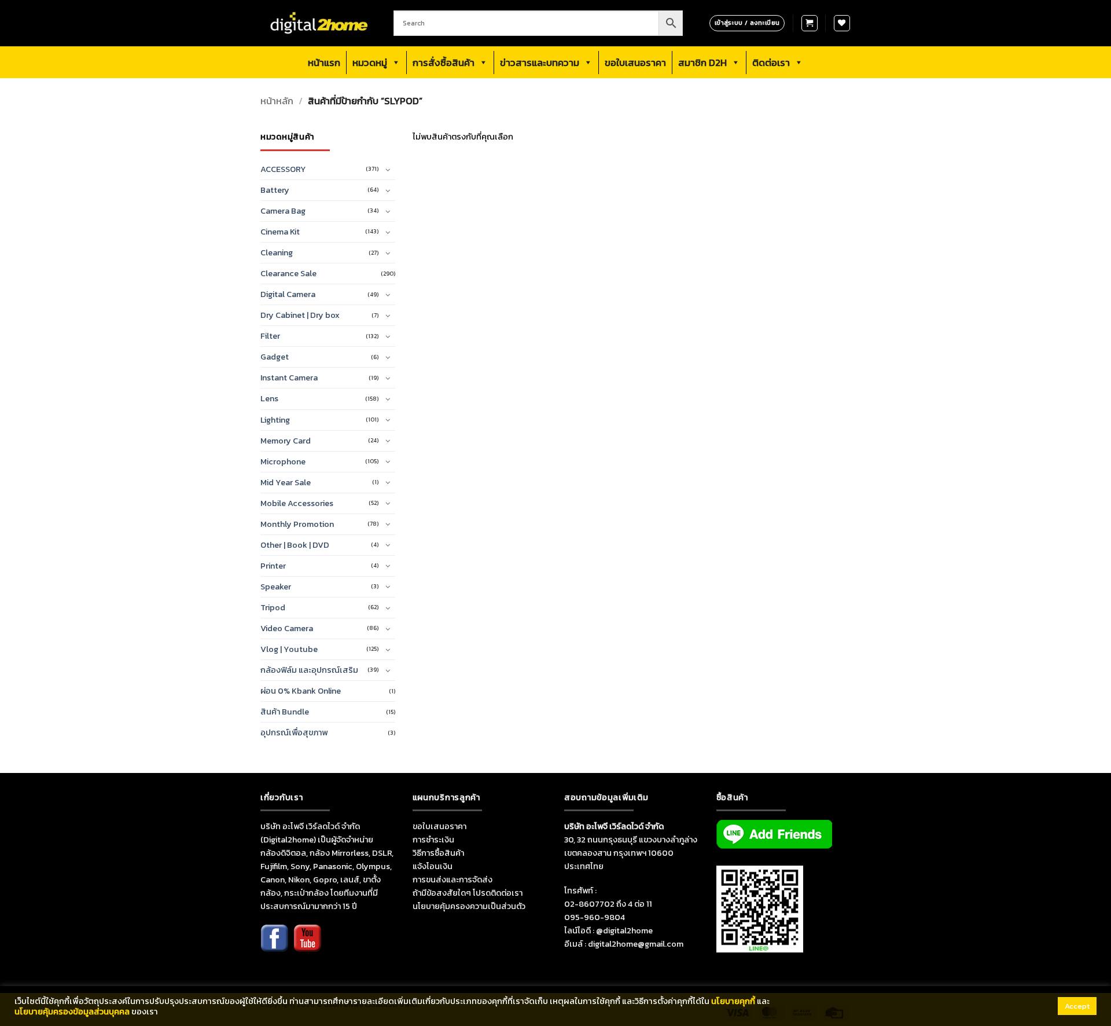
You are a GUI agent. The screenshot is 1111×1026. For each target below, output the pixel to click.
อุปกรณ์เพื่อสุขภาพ (294, 732)
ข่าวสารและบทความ (539, 62)
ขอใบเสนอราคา (635, 62)
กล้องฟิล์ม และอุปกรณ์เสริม (309, 670)
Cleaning (276, 252)
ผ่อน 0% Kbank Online (300, 690)
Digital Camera (287, 294)
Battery (274, 190)
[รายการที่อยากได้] (842, 23)
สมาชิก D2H (702, 62)
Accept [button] (1077, 1006)
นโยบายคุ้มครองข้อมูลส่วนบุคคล (72, 1011)
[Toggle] (388, 169)
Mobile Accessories (296, 503)
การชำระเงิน (433, 839)
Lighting (275, 419)
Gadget (274, 356)
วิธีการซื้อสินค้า (438, 853)
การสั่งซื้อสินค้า (443, 62)
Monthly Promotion (297, 524)
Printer (273, 565)
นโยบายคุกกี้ (733, 1001)
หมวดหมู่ (369, 62)
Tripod (272, 607)
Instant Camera (289, 377)
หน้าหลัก (276, 101)
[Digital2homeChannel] (307, 946)
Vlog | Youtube (289, 649)
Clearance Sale (288, 273)
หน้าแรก (324, 62)
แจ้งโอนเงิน (433, 866)
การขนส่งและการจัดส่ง (452, 879)
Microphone (283, 461)
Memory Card (285, 440)
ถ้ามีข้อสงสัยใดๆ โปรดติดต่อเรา (468, 892)
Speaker (275, 586)
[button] (809, 23)
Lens (269, 398)
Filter (270, 335)
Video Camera (286, 628)
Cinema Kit (280, 231)
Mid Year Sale (285, 482)
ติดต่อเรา (771, 62)
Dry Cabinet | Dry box (300, 315)
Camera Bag (283, 210)
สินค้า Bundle (284, 711)
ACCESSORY (283, 169)
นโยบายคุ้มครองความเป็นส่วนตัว (469, 906)
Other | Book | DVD (294, 544)
